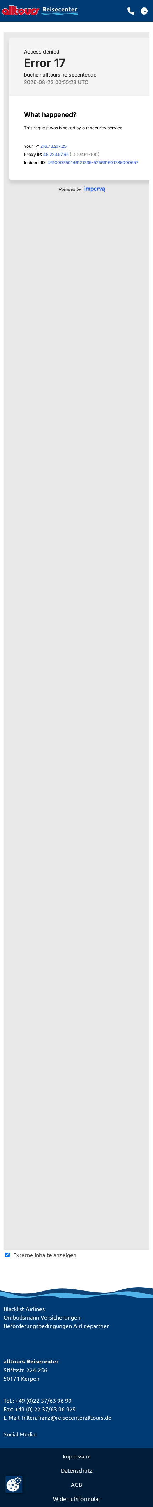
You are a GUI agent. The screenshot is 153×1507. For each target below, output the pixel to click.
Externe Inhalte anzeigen (44, 1254)
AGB (76, 1484)
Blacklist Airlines (24, 1308)
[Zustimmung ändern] (13, 1484)
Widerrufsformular (76, 1498)
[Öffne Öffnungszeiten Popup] (131, 11)
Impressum (77, 1456)
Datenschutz (77, 1470)
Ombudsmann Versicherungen (42, 1317)
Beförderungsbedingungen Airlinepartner (56, 1325)
